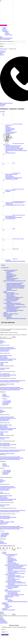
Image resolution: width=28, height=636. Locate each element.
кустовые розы (10, 271)
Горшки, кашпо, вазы (8, 292)
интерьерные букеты (11, 274)
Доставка (7, 33)
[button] (14, 338)
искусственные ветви (11, 309)
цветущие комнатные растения (13, 284)
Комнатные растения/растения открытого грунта (15, 280)
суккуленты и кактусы (11, 290)
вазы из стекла (10, 294)
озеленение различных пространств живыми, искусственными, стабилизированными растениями (11, 388)
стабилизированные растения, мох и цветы (16, 306)
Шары (5, 312)
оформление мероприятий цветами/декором (16, 318)
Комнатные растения (4, 345)
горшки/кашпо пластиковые (13, 298)
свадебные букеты (11, 279)
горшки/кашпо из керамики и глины (15, 297)
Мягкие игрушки (8, 314)
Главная (2, 332)
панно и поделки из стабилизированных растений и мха (12, 380)
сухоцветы (9, 301)
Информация (3, 538)
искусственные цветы (11, 311)
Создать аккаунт (6, 39)
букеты (8, 272)
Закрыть (3, 265)
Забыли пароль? (3, 48)
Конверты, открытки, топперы (11, 313)
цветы (1, 342)
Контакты (2, 530)
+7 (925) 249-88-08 (5, 533)
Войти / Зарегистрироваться (9, 609)
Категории (2, 111)
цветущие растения (4, 350)
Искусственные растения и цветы (11, 307)
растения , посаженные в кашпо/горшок (15, 285)
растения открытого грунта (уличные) (15, 286)
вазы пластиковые (11, 296)
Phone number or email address (7, 41)
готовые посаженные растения (7, 347)
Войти (2, 46)
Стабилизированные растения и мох (12, 303)
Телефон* (3, 631)
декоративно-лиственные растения (14, 283)
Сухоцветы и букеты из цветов (11, 299)
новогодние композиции (12, 278)
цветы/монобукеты (11, 276)
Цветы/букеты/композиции (10, 270)
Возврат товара (8, 34)
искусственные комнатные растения (15, 310)
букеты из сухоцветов (11, 300)
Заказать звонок (3, 25)
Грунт (5, 291)
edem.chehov (3, 536)
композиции (9, 273)
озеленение (9, 317)
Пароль (2, 43)
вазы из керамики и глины (12, 293)
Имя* (2, 629)
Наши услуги (7, 316)
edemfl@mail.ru (4, 535)
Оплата (6, 32)
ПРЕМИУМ (9, 277)
